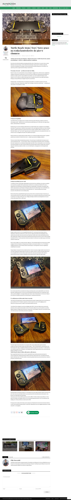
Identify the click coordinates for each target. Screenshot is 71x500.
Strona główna (3, 10)
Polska (23, 8)
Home (13, 8)
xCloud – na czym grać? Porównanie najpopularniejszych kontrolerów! (26, 446)
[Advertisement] (30, 426)
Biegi (47, 8)
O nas (50, 8)
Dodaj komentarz (6, 59)
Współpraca (55, 8)
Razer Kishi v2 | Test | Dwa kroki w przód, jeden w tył (9, 446)
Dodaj (47, 492)
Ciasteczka (57, 498)
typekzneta (6, 52)
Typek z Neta (59, 36)
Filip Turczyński (5, 51)
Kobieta (38, 8)
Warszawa (18, 8)
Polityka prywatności (64, 498)
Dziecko (34, 8)
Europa (28, 8)
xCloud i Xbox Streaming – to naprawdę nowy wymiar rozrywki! (43, 446)
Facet (43, 8)
